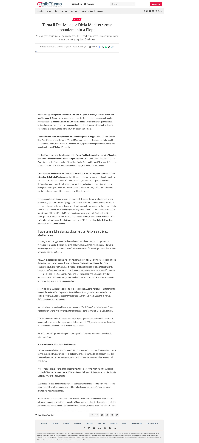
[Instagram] (156, 11)
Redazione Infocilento (48, 47)
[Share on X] (102, 46)
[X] (146, 11)
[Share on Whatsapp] (105, 46)
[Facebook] (144, 11)
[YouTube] (149, 11)
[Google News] (153, 11)
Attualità (77, 19)
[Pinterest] (158, 11)
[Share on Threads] (109, 46)
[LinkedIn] (161, 11)
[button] (112, 46)
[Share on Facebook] (99, 46)
